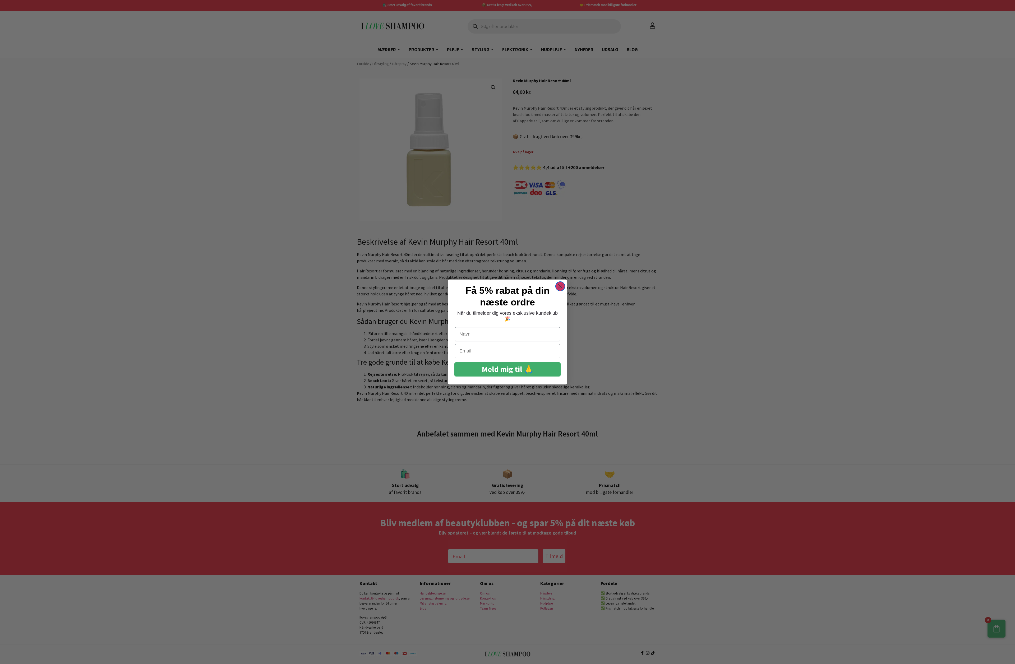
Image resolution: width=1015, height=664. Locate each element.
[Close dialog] (560, 286)
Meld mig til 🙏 (507, 369)
